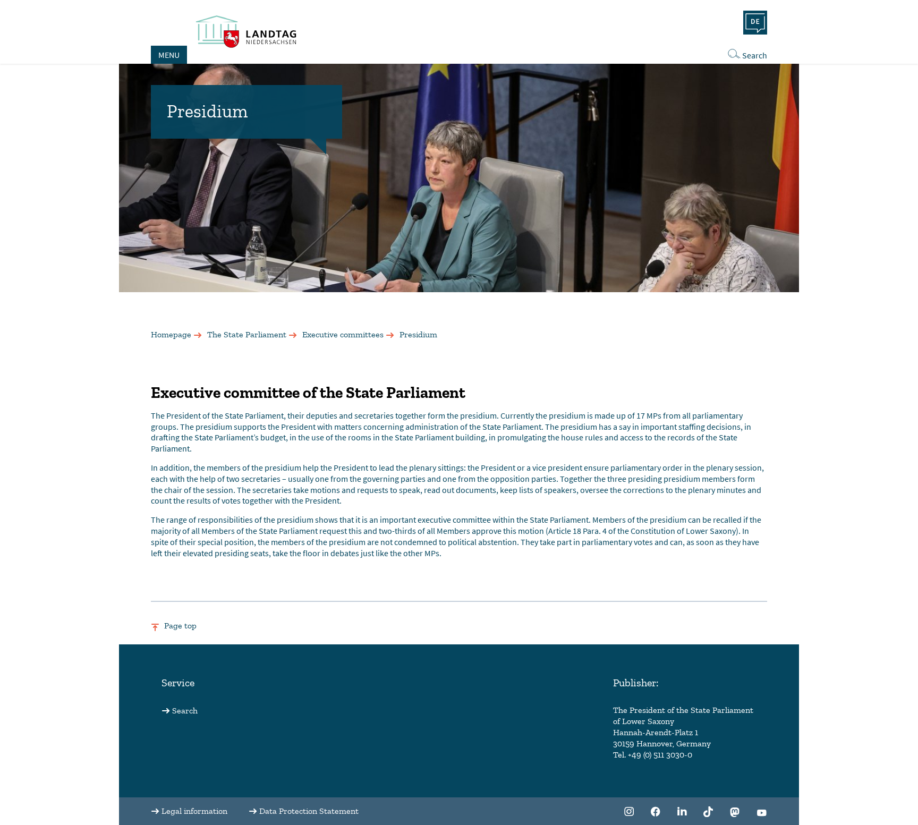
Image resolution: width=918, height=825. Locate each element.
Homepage (171, 334)
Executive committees (343, 334)
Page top (180, 625)
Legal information (194, 811)
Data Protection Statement (309, 811)
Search (754, 55)
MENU (169, 54)
